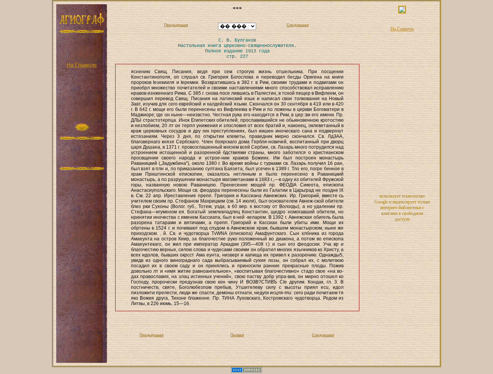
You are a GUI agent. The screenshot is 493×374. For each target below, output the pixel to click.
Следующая (298, 25)
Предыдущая (176, 25)
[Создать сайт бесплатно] (246, 371)
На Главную (82, 65)
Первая (237, 335)
